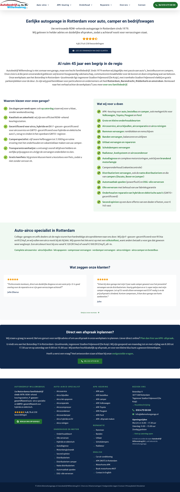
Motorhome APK (101, 464)
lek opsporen (60, 250)
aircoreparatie (140, 126)
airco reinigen (158, 126)
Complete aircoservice (25, 250)
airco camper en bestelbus (145, 250)
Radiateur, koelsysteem (115, 153)
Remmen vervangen (113, 131)
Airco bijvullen (61, 395)
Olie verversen (110, 187)
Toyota (120, 115)
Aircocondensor (62, 411)
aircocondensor (139, 153)
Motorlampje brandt (64, 450)
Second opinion (110, 202)
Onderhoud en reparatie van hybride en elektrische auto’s (132, 192)
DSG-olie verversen (153, 182)
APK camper (99, 399)
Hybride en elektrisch (64, 442)
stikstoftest (112, 240)
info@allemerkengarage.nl (147, 414)
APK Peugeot (100, 411)
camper (145, 111)
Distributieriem (62, 457)
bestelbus (132, 111)
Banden (97, 434)
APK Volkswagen (101, 403)
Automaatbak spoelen (114, 182)
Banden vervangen (112, 136)
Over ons (84, 486)
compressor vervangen (79, 250)
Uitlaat (97, 438)
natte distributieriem (150, 173)
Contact (122, 486)
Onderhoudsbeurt (63, 434)
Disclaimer (141, 486)
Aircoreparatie (61, 403)
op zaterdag (47, 108)
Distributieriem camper (65, 462)
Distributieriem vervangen (116, 173)
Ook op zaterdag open (142, 434)
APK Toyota (99, 407)
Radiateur (98, 446)
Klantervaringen (95, 486)
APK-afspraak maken (103, 419)
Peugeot (129, 115)
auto (123, 111)
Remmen (98, 430)
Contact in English (102, 472)
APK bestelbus (100, 395)
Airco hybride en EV (63, 419)
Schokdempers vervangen (116, 147)
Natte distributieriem (64, 465)
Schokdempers (101, 442)
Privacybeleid (131, 486)
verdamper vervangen (103, 250)
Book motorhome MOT (104, 468)
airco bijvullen (124, 126)
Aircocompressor (62, 407)
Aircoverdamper (62, 415)
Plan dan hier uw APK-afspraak (157, 338)
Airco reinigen (61, 423)
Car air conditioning (103, 457)
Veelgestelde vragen (110, 486)
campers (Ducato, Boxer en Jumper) (125, 176)
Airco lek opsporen (63, 399)
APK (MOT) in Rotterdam (105, 461)
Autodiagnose (109, 158)
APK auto (98, 391)
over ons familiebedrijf (115, 84)
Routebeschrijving (141, 405)
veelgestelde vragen (122, 353)
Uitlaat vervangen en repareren (119, 142)
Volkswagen (108, 115)
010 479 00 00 (143, 410)
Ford (139, 115)
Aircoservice (109, 126)
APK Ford (98, 415)
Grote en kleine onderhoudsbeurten (121, 120)
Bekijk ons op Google (30, 422)
